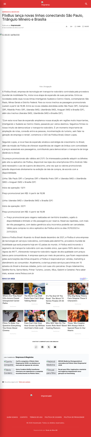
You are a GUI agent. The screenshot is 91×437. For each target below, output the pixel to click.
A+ (71, 26)
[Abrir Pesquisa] (86, 3)
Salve (86, 26)
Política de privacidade (74, 417)
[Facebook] (42, 347)
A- (67, 26)
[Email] (55, 347)
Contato (24, 417)
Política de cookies (53, 417)
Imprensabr (16, 25)
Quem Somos (12, 417)
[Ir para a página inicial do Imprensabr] (45, 3)
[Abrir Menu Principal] (4, 3)
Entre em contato (24, 382)
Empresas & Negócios (10, 12)
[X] (48, 347)
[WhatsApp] (36, 347)
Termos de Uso (36, 417)
